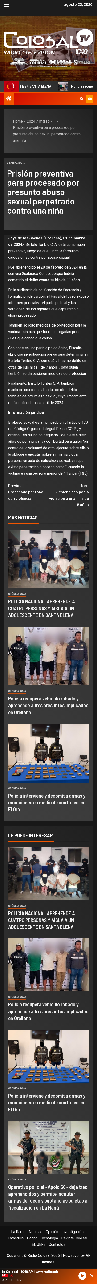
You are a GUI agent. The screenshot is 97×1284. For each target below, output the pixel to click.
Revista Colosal (74, 1238)
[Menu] (20, 99)
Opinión (52, 1232)
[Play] (82, 1276)
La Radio (18, 1232)
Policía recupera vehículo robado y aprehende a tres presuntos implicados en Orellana (48, 705)
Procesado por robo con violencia (25, 492)
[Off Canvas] (6, 5)
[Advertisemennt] (48, 62)
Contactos (57, 1244)
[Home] (9, 99)
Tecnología (49, 1238)
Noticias (35, 1232)
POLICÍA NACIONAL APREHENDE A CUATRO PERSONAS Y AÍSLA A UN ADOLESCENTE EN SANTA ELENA (41, 608)
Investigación (72, 1232)
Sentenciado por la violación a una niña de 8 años (69, 495)
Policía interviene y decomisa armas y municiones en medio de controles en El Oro (46, 802)
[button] (20, 99)
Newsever (71, 1255)
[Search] (82, 98)
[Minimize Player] (92, 1275)
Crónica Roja (16, 163)
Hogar (32, 1238)
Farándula (16, 1238)
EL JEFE (38, 1244)
